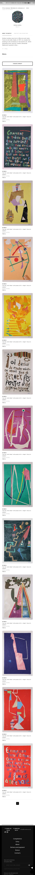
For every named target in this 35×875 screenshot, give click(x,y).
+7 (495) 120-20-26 (8, 829)
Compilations (17, 839)
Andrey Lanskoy (6, 119)
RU (25, 3)
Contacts (18, 853)
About (17, 844)
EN (28, 3)
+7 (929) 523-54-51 (16, 829)
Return (17, 850)
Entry (17, 842)
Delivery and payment (17, 847)
